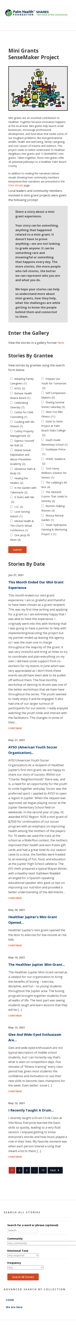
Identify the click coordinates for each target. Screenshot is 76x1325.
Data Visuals (15, 185)
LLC (18, 506)
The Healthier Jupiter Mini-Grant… (36, 964)
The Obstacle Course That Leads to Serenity (54, 496)
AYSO (19, 388)
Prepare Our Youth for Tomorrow (53, 383)
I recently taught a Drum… (31, 1110)
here (60, 343)
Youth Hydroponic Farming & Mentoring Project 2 (54, 529)
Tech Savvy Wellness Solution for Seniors (54, 473)
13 (42, 1170)
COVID (10, 1300)
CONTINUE (15, 728)
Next (53, 1170)
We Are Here (14, 1307)
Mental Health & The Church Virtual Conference (22, 525)
